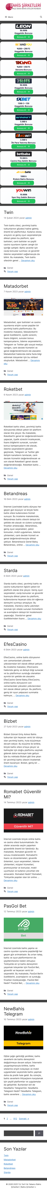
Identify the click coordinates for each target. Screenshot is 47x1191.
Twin (8, 212)
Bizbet (10, 721)
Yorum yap (12, 271)
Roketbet (13, 389)
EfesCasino (15, 644)
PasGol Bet (15, 906)
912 (15, 1118)
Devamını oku (28, 260)
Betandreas (15, 493)
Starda (10, 570)
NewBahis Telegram (14, 1011)
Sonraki (24, 1118)
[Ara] (39, 1133)
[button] (41, 17)
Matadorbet (16, 286)
